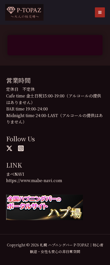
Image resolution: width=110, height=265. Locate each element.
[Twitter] (9, 148)
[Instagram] (21, 148)
